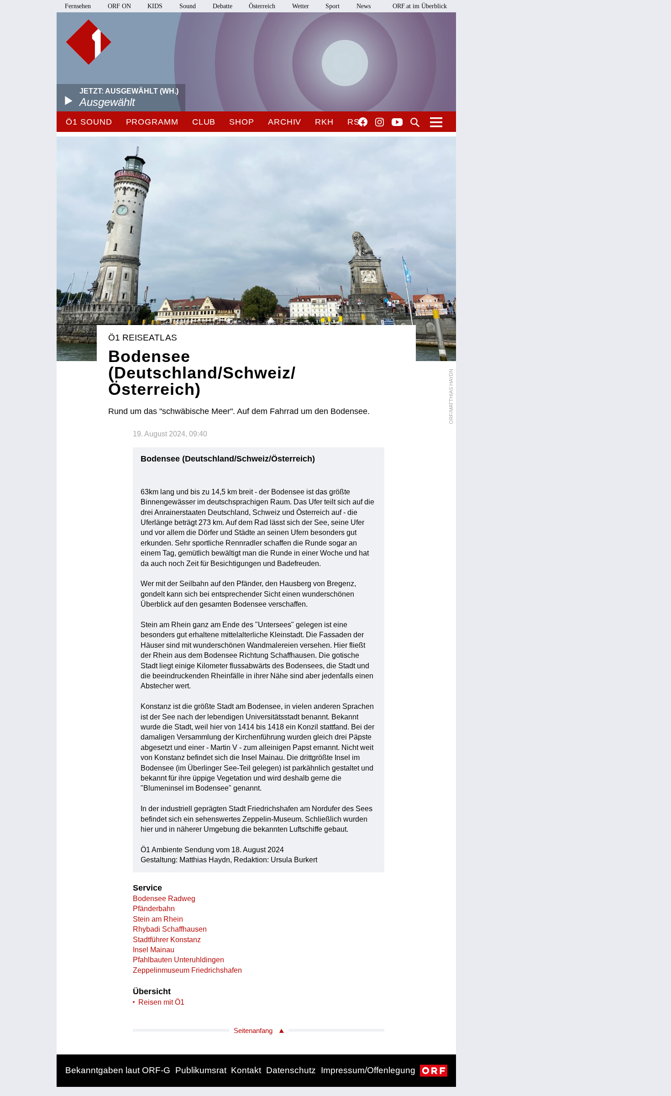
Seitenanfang (253, 1030)
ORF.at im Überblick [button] (420, 6)
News (363, 6)
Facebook (362, 121)
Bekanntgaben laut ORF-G (117, 1070)
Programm (152, 121)
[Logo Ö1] (88, 42)
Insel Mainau (153, 950)
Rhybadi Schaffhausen (170, 929)
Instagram (379, 122)
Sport (332, 6)
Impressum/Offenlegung (368, 1070)
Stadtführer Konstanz (167, 940)
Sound (187, 6)
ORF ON (119, 6)
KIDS (155, 6)
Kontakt (246, 1070)
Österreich (262, 6)
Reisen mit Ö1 (161, 1002)
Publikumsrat (200, 1070)
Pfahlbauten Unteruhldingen (178, 960)
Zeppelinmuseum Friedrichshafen (187, 970)
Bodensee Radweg (164, 898)
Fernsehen (78, 6)
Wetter (300, 6)
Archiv (284, 121)
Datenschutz (291, 1070)
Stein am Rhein (158, 919)
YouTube (397, 122)
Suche (414, 122)
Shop (241, 121)
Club (204, 121)
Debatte (222, 6)
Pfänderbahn (154, 908)
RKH (324, 121)
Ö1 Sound (89, 121)
